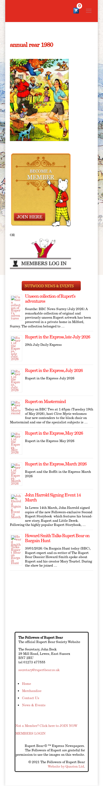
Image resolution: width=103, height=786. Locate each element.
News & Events (34, 705)
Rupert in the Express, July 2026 (54, 370)
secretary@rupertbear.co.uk (39, 670)
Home (26, 684)
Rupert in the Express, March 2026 (56, 464)
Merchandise (31, 691)
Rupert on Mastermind (45, 401)
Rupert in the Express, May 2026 (54, 433)
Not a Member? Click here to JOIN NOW (46, 726)
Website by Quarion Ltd (66, 766)
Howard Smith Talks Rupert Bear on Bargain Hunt (57, 538)
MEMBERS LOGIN (30, 733)
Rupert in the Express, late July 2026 (57, 337)
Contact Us (30, 698)
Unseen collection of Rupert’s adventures (50, 299)
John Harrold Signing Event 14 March (53, 497)
